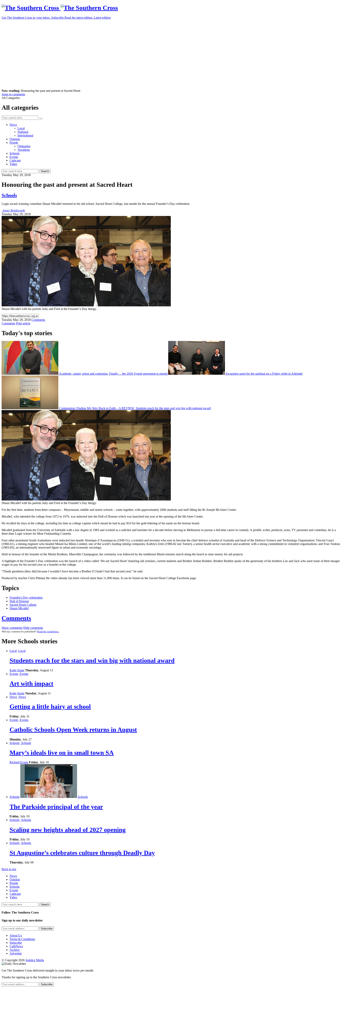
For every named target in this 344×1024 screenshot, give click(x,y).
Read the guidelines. (48, 631)
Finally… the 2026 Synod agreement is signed (138, 373)
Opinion (15, 139)
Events (14, 157)
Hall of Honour (19, 601)
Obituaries (24, 146)
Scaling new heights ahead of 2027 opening (68, 829)
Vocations (24, 149)
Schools (15, 153)
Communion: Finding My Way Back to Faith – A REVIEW (96, 408)
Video (13, 164)
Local (21, 128)
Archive (15, 949)
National (23, 132)
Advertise (16, 953)
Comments (16, 618)
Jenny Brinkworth (13, 210)
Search (45, 171)
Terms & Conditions (22, 939)
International (25, 135)
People (14, 142)
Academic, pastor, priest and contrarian (83, 373)
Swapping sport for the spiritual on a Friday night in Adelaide (264, 373)
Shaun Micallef (19, 608)
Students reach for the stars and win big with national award (173, 408)
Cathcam (15, 160)
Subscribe (16, 942)
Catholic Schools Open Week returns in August (73, 729)
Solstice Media (34, 960)
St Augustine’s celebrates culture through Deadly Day (82, 852)
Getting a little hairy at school (50, 706)
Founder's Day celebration (26, 597)
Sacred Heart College (23, 604)
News (13, 124)
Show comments (12, 627)
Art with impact (31, 683)
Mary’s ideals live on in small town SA (62, 752)
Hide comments (33, 627)
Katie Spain (17, 670)
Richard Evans (19, 762)
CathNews (16, 946)
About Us (16, 935)
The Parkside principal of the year (56, 806)
